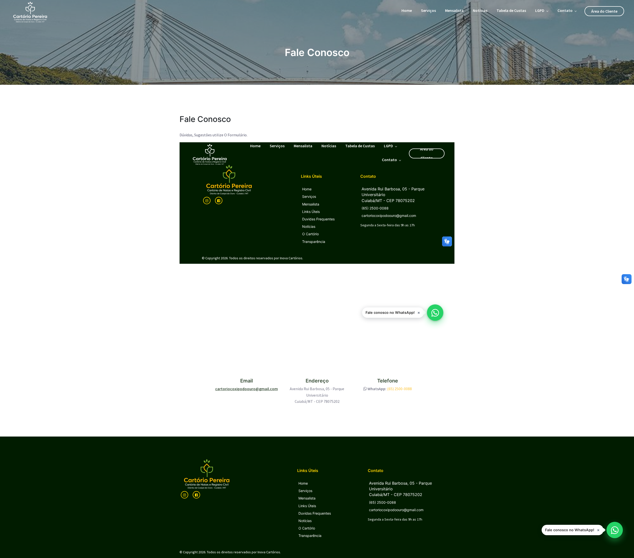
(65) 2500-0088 (399, 388)
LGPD (539, 10)
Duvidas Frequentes (314, 513)
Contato (565, 10)
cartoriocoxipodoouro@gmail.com (246, 388)
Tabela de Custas (511, 10)
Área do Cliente (604, 11)
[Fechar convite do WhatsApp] (598, 530)
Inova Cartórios (269, 552)
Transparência (309, 535)
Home (406, 10)
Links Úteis (307, 506)
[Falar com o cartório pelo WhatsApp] (615, 530)
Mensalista (454, 10)
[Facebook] (196, 495)
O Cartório (306, 528)
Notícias (480, 10)
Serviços (428, 10)
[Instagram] (184, 495)
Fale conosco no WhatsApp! (569, 530)
